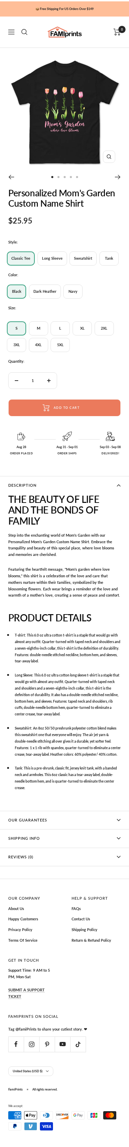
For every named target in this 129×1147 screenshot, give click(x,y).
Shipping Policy (84, 929)
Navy (72, 291)
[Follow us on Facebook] (16, 1044)
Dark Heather (44, 291)
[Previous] (11, 177)
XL (82, 328)
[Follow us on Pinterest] (47, 1044)
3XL (16, 344)
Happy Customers (23, 919)
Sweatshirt (83, 258)
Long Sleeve (52, 258)
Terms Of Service (22, 940)
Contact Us (81, 919)
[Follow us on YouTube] (62, 1044)
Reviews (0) (20, 857)
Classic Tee (20, 258)
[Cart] (117, 32)
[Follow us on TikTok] (78, 1044)
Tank (109, 258)
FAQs (76, 908)
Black (16, 291)
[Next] (118, 177)
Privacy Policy (20, 929)
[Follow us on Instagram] (31, 1044)
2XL (104, 328)
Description (22, 485)
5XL (60, 344)
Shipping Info (24, 838)
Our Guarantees (27, 820)
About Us (16, 908)
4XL (38, 344)
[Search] (24, 32)
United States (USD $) (27, 1071)
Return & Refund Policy (91, 940)
